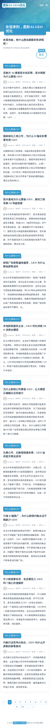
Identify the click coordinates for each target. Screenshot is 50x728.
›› (33, 707)
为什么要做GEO (12, 66)
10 (22, 707)
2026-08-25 (23, 82)
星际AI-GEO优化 (14, 5)
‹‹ (4, 702)
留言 (41, 53)
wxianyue (10, 82)
